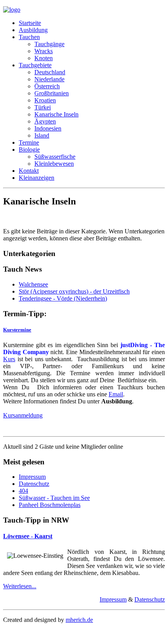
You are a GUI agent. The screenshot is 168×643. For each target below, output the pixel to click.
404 (23, 490)
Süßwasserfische (54, 156)
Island (41, 135)
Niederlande (49, 79)
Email (116, 394)
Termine (29, 142)
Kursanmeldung (23, 415)
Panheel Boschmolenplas (49, 505)
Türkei (42, 107)
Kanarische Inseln (56, 114)
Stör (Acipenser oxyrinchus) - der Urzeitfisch (74, 291)
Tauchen (29, 37)
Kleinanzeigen (36, 177)
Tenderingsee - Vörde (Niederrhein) (63, 298)
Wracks (43, 51)
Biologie (29, 149)
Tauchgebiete (35, 65)
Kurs (9, 359)
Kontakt (29, 170)
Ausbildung (33, 30)
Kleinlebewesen (54, 163)
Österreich (47, 86)
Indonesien (47, 128)
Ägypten (45, 121)
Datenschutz (34, 483)
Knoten (43, 58)
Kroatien (45, 100)
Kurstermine (17, 330)
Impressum (32, 476)
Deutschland (49, 72)
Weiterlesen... (19, 586)
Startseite (30, 23)
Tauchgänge (49, 44)
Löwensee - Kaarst (27, 536)
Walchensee (33, 284)
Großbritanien (51, 93)
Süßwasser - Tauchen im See (54, 497)
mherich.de (79, 619)
